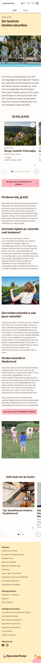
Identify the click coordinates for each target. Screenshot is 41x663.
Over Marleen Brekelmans (12, 620)
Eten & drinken (7, 602)
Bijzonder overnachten (10, 595)
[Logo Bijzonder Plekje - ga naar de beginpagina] (8, 3)
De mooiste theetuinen (10, 581)
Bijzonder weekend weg (11, 566)
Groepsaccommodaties (11, 585)
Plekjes (25, 10)
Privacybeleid (7, 631)
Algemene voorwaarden (11, 627)
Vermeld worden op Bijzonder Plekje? (16, 612)
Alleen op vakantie (9, 562)
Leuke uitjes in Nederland (11, 573)
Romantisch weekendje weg (12, 555)
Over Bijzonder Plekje (10, 616)
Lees (15, 10)
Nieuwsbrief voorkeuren (11, 624)
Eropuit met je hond (9, 551)
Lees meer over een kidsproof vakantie (19, 412)
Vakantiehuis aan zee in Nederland (15, 577)
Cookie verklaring (8, 635)
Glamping (5, 570)
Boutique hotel (7, 558)
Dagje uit (5, 599)
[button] (36, 171)
